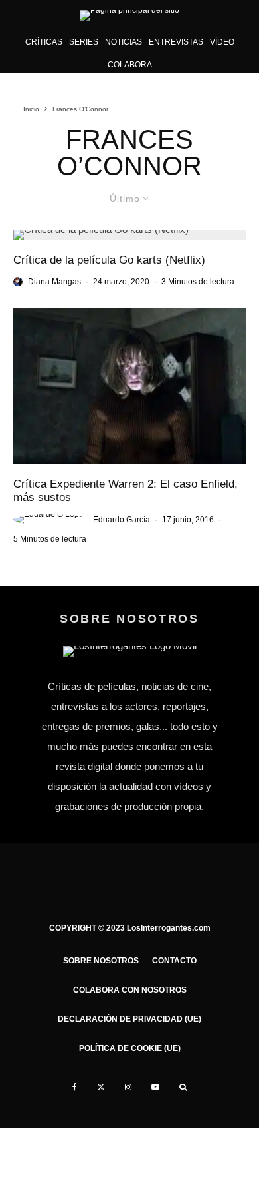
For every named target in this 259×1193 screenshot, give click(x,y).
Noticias (123, 42)
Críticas (43, 42)
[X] (101, 1087)
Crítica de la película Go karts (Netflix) (109, 260)
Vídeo (222, 42)
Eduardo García (121, 519)
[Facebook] (74, 1087)
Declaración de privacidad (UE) (129, 1019)
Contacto (174, 960)
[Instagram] (128, 1087)
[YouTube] (155, 1087)
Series (83, 42)
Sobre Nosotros (101, 960)
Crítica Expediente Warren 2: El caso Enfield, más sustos (125, 491)
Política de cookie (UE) (130, 1048)
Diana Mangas (54, 281)
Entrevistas (176, 42)
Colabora (130, 64)
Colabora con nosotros (130, 989)
